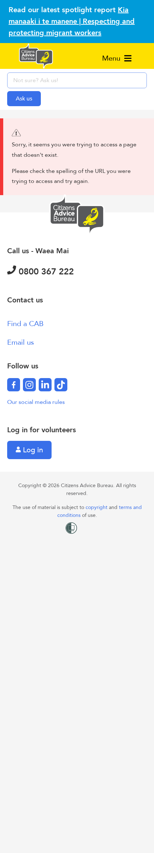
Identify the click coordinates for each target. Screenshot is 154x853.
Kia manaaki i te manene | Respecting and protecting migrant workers (72, 21)
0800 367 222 (45, 272)
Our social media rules (36, 402)
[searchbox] (77, 80)
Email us (20, 342)
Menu (112, 58)
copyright (97, 507)
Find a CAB (25, 324)
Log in (32, 450)
